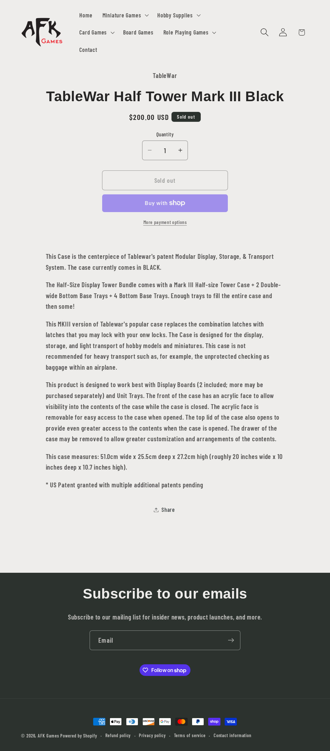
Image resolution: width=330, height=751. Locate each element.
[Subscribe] (231, 640)
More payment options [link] (165, 222)
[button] (124, 15)
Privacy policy (152, 735)
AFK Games (48, 735)
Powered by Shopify (78, 735)
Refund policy (118, 735)
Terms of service (190, 735)
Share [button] (168, 509)
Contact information (232, 735)
